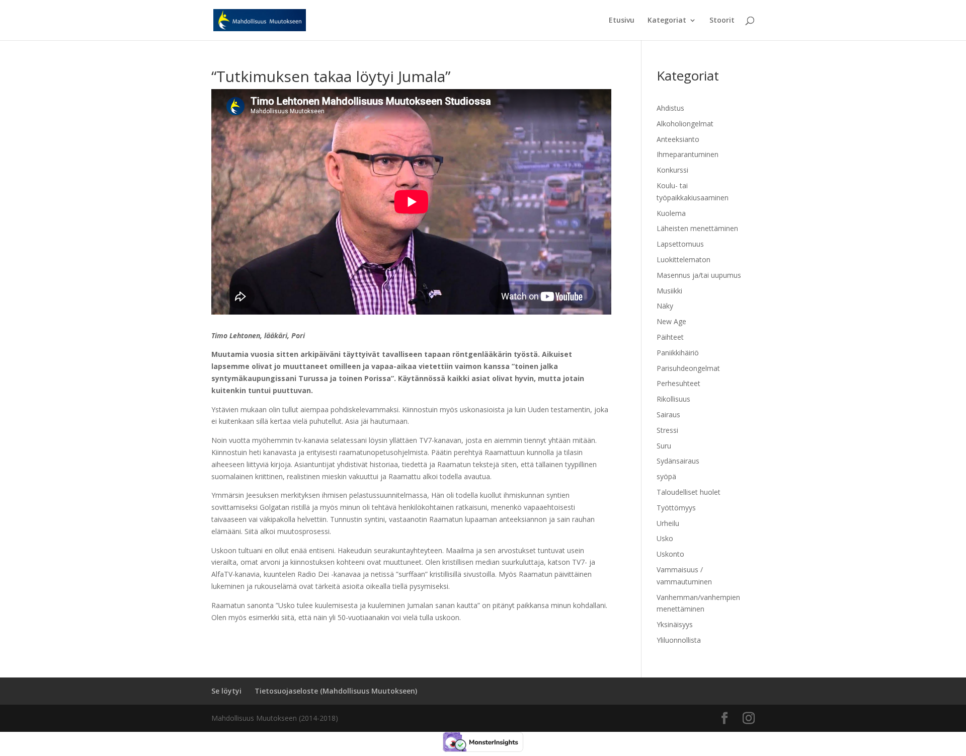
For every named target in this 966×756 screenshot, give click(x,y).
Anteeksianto (678, 139)
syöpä (666, 476)
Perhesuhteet (678, 383)
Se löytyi (226, 691)
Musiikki (669, 290)
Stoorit (722, 21)
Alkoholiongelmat (685, 123)
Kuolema (671, 213)
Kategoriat (667, 21)
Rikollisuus (673, 399)
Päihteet (670, 337)
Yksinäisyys (675, 624)
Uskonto (670, 554)
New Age (671, 321)
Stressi (667, 430)
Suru (664, 445)
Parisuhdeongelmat (688, 368)
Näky (665, 306)
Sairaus (668, 414)
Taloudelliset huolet (688, 492)
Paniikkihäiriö (678, 352)
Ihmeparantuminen (687, 154)
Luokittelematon (683, 259)
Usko (665, 538)
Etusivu (621, 21)
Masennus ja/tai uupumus (699, 275)
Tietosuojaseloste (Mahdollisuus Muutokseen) (336, 691)
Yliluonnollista (679, 640)
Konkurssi (672, 170)
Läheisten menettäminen (697, 228)
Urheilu (668, 523)
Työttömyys (676, 507)
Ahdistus (670, 108)
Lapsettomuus (680, 244)
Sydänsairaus (678, 461)
